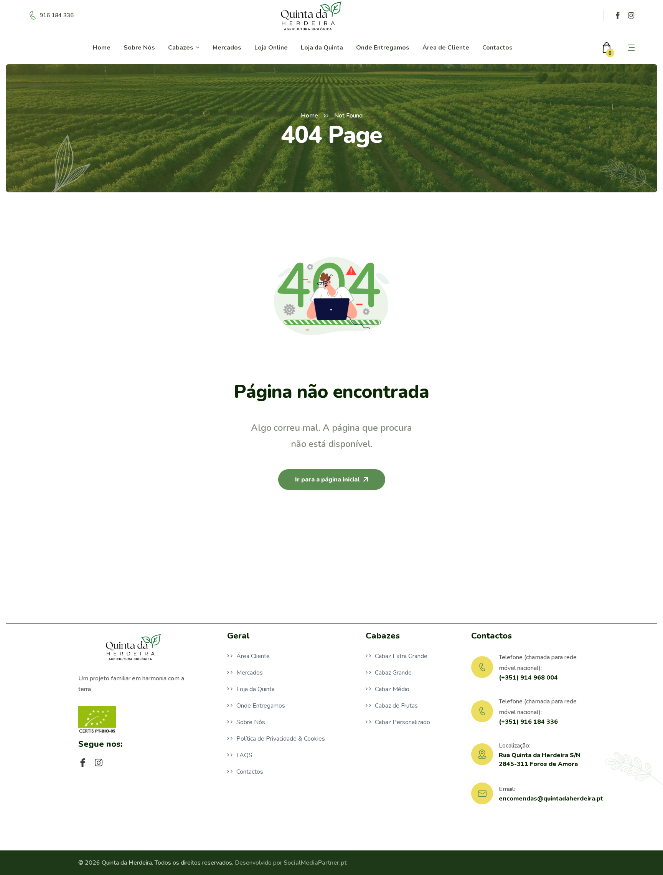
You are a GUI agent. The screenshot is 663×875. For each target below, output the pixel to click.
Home (309, 115)
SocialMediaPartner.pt (315, 862)
